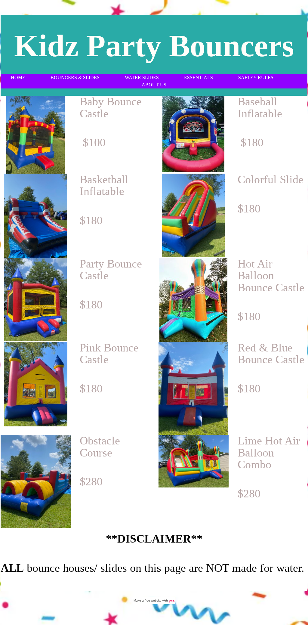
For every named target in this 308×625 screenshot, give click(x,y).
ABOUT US (154, 84)
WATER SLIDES (142, 77)
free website (153, 600)
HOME (18, 77)
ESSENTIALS (199, 77)
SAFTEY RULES (255, 77)
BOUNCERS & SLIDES (75, 77)
